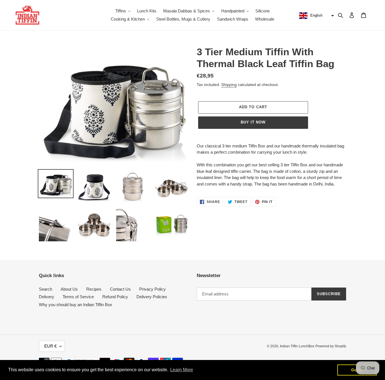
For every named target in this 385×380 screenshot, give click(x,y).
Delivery (46, 296)
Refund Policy (115, 296)
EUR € (50, 346)
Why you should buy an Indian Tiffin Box (75, 304)
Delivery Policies (151, 296)
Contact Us (120, 289)
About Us (69, 289)
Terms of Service (78, 296)
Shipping (229, 84)
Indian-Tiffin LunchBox (297, 346)
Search (45, 289)
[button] (316, 16)
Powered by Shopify (330, 346)
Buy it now (253, 122)
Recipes (93, 289)
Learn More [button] (181, 369)
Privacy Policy (152, 289)
